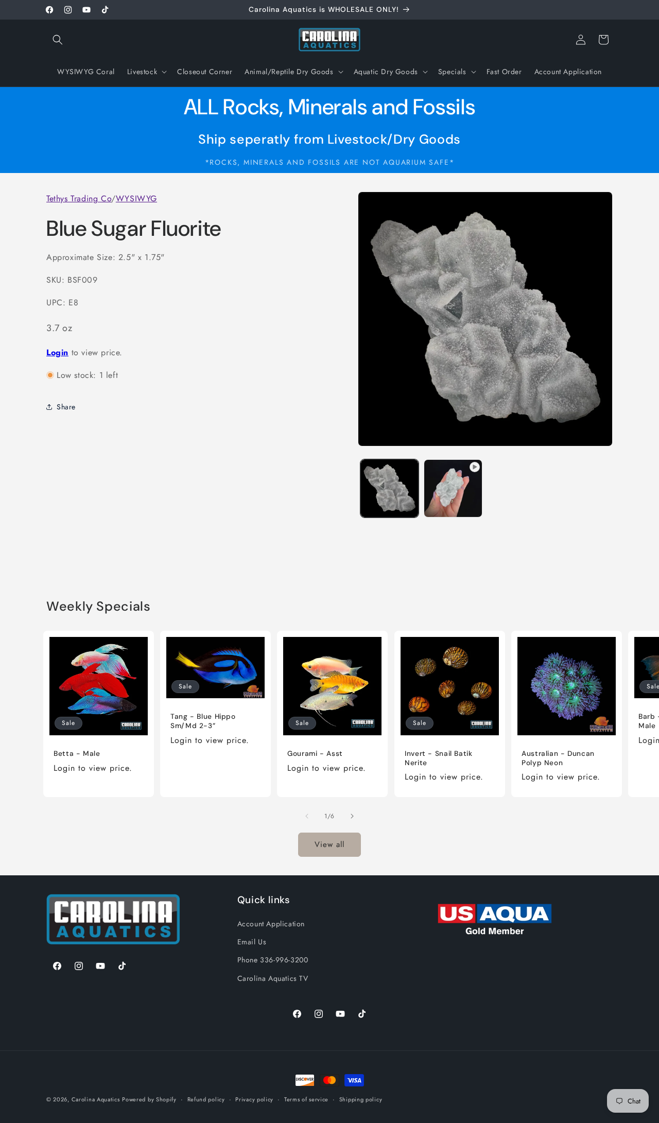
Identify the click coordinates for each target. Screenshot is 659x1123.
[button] (57, 39)
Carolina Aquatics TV (272, 978)
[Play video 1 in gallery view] (453, 488)
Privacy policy (254, 1099)
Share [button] (66, 406)
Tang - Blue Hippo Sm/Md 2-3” (203, 721)
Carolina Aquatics (96, 1099)
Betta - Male (77, 753)
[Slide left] (307, 816)
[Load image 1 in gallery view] (389, 488)
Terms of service (306, 1099)
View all (329, 844)
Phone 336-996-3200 (272, 960)
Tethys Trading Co (78, 198)
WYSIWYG (136, 198)
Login (57, 352)
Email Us (252, 942)
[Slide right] (352, 816)
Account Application (271, 924)
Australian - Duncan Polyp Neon (558, 758)
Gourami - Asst (315, 753)
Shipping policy (361, 1099)
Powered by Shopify (149, 1099)
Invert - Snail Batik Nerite (439, 758)
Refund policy (206, 1099)
